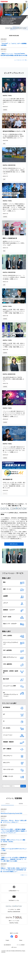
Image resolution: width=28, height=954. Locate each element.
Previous (1, 16)
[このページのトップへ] (25, 952)
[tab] (7, 803)
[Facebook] (12, 936)
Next (26, 16)
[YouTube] (16, 936)
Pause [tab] (14, 28)
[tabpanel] (14, 841)
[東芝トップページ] (4, 1)
